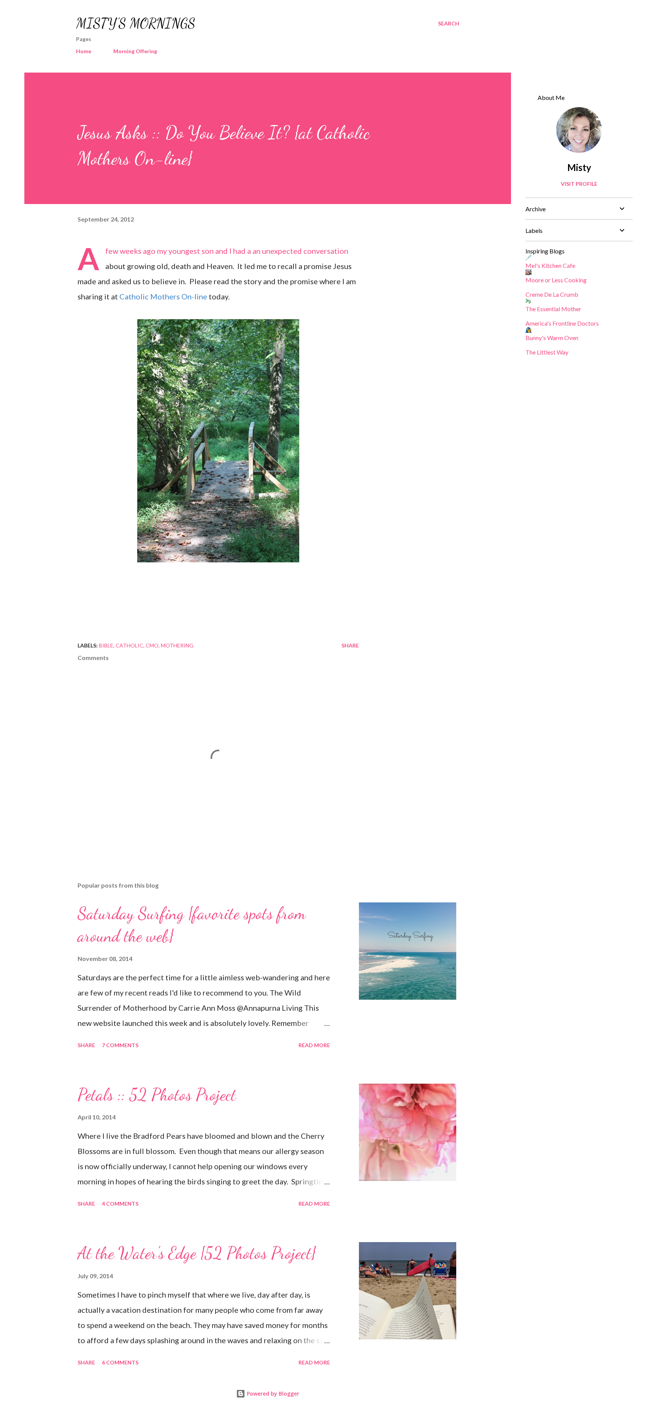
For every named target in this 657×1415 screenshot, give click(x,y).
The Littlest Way (546, 352)
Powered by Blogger (272, 1393)
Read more (314, 1045)
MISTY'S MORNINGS (135, 23)
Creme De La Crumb (551, 294)
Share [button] (350, 645)
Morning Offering (135, 51)
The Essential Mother (553, 308)
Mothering (177, 645)
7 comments (120, 1045)
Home (83, 51)
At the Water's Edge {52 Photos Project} (197, 1253)
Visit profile (579, 183)
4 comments (120, 1203)
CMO (152, 645)
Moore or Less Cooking (556, 279)
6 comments (120, 1362)
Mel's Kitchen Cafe (550, 265)
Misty (579, 167)
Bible (106, 645)
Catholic (129, 645)
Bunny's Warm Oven (551, 337)
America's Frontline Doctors (562, 323)
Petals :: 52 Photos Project (157, 1095)
